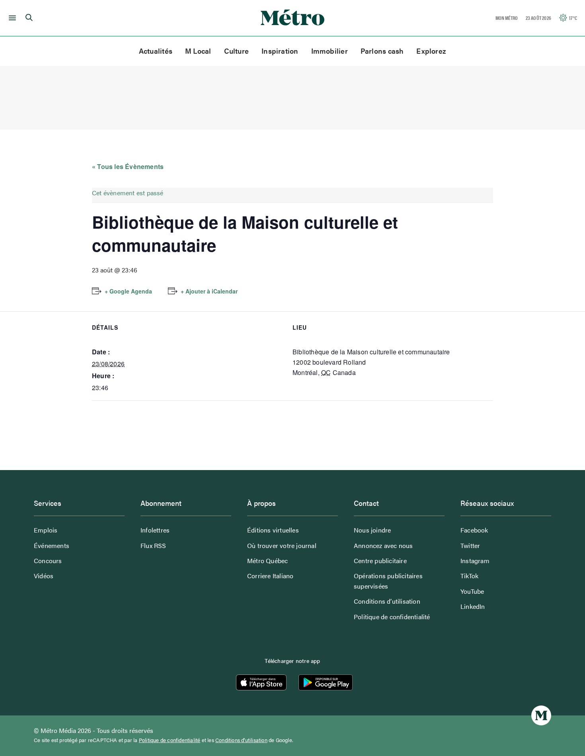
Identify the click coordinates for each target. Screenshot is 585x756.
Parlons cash (382, 51)
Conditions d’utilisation (387, 601)
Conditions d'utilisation (241, 740)
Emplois (45, 529)
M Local (198, 51)
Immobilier (329, 51)
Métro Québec (267, 560)
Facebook (474, 529)
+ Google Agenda (128, 291)
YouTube (472, 591)
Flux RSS (153, 545)
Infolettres (155, 529)
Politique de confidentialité (392, 616)
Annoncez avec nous (383, 545)
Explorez (431, 51)
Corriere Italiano (270, 575)
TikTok (469, 575)
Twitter (470, 545)
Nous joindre (372, 529)
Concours (48, 560)
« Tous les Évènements (128, 166)
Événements (51, 545)
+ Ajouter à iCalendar (209, 291)
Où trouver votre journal (281, 545)
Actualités (155, 51)
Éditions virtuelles (273, 529)
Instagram (474, 560)
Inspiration (279, 51)
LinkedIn (472, 606)
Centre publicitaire (380, 560)
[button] (10, 18)
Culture (236, 51)
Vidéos (43, 575)
